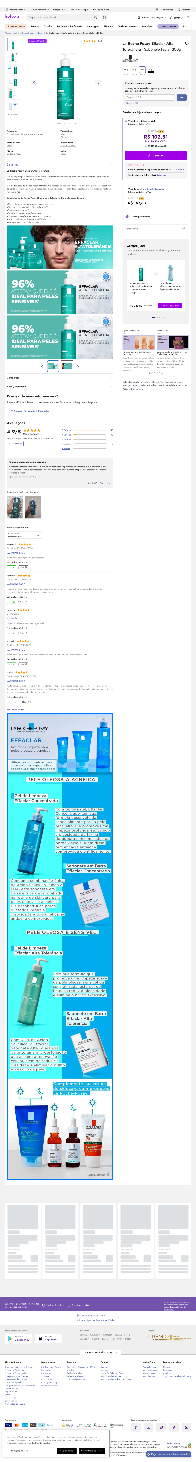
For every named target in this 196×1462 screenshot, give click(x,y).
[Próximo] (164, 317)
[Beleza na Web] (12, 17)
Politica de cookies (41, 1443)
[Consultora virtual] (104, 17)
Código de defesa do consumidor (20, 1385)
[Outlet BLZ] (168, 26)
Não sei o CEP (132, 103)
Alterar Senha (149, 1373)
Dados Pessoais (150, 1367)
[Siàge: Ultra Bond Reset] (16, 26)
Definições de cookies (20, 1450)
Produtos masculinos (81, 1305)
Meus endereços (150, 1370)
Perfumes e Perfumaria (69, 26)
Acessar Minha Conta (176, 18)
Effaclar (40, 32)
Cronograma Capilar (50, 1382)
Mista (62, 134)
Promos (35, 26)
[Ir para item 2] (157, 317)
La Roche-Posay (27, 32)
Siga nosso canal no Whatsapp (177, 1376)
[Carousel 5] (159, 373)
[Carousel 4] (157, 373)
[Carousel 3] (154, 373)
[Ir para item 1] (153, 317)
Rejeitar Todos (66, 1450)
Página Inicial (11, 32)
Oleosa (63, 137)
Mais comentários (16, 709)
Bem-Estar (147, 26)
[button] (187, 43)
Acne (9, 145)
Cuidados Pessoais (128, 26)
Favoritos (186, 9)
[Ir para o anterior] (186, 26)
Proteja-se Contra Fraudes (16, 1376)
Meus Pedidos (166, 9)
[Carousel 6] (162, 373)
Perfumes (45, 1370)
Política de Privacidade (15, 1373)
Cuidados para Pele (16, 134)
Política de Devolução (14, 1370)
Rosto (30, 134)
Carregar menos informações (98, 1352)
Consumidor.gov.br (13, 1382)
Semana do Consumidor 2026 (81, 1367)
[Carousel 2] (152, 373)
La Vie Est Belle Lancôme (111, 1373)
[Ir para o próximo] (189, 26)
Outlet (7, 1394)
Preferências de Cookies (16, 1379)
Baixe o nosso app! (79, 9)
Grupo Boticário (38, 9)
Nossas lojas (10, 1397)
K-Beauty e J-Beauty (75, 1376)
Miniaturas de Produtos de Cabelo (116, 1379)
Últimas (166, 1367)
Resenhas (167, 1370)
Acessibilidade (16, 9)
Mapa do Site (11, 1391)
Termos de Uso (11, 1388)
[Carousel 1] (150, 373)
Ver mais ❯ (140, 389)
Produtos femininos (55, 1305)
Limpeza (39, 134)
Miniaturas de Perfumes (111, 1376)
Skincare (108, 26)
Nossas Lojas (59, 9)
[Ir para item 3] (159, 317)
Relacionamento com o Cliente (18, 1367)
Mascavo (104, 1370)
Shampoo (104, 1367)
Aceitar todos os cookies (92, 1450)
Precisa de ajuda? (101, 9)
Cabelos (48, 26)
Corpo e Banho (48, 1379)
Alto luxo (167, 1373)
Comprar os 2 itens (170, 305)
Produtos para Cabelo (51, 1367)
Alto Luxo (71, 1370)
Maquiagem (93, 26)
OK (182, 97)
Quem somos (11, 1400)
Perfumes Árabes (75, 1373)
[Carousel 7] (75, 123)
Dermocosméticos (49, 1385)
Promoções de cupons (15, 1403)
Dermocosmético (68, 145)
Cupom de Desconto (76, 1379)
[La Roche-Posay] (130, 61)
